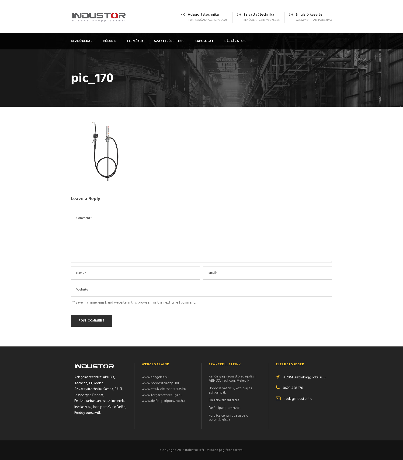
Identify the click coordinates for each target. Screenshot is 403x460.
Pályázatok (235, 41)
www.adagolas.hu (155, 377)
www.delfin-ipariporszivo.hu (163, 401)
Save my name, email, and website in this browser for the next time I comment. (136, 302)
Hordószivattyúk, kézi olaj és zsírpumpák (230, 390)
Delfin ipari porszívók (224, 408)
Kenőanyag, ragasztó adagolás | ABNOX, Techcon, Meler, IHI (232, 379)
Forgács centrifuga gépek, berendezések (228, 418)
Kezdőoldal (81, 41)
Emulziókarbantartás (224, 400)
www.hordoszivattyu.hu (160, 383)
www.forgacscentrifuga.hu (162, 395)
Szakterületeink (169, 41)
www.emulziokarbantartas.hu (164, 389)
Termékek (135, 41)
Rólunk (109, 41)
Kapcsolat (204, 41)
